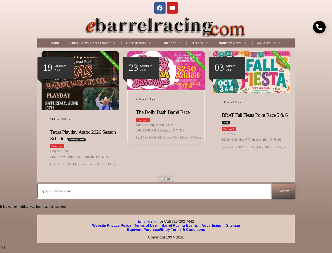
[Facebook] (160, 8)
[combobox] (154, 191)
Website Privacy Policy (111, 225)
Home (55, 43)
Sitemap (233, 225)
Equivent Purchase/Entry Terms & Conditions (166, 230)
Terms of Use (145, 225)
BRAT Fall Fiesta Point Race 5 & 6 (255, 115)
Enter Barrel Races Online (90, 43)
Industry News (230, 43)
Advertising (211, 225)
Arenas (197, 43)
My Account (266, 43)
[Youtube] (172, 8)
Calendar (168, 43)
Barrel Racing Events (179, 225)
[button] (160, 179)
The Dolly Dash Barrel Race (162, 112)
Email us (145, 221)
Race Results (136, 43)
